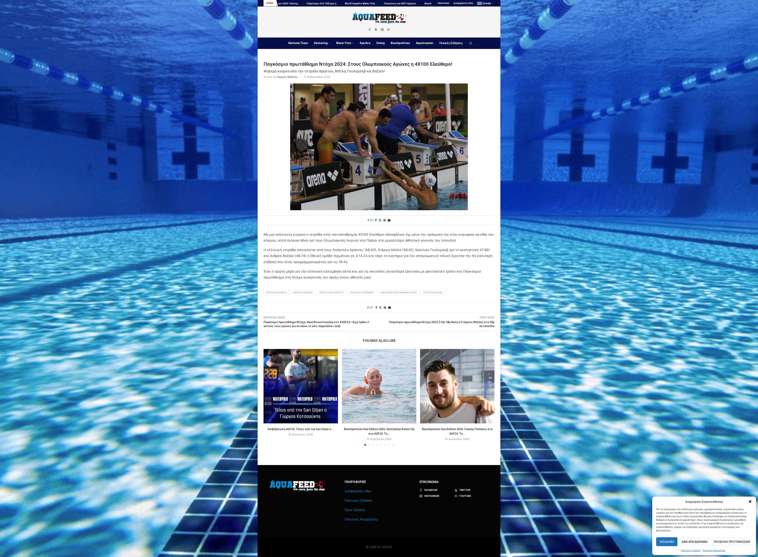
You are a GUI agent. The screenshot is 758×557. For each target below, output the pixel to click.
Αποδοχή (667, 542)
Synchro (365, 43)
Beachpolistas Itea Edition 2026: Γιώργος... (332, 3)
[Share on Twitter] (380, 220)
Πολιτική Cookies (690, 550)
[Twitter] (375, 29)
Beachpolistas (400, 43)
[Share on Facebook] (376, 220)
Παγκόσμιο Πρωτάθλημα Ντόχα (398, 292)
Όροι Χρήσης (355, 510)
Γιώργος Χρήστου (287, 76)
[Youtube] (388, 29)
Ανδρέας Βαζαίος (303, 292)
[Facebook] (369, 29)
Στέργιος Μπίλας (432, 292)
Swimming (321, 43)
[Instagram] (382, 29)
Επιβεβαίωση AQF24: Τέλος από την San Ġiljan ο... (301, 429)
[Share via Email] (389, 220)
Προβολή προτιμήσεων (732, 542)
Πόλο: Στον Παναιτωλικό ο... (420, 3)
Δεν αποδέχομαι (694, 542)
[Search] (471, 43)
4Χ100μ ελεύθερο (276, 292)
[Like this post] (371, 220)
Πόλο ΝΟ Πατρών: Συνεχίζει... (379, 3)
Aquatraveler (424, 43)
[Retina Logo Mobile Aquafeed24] (297, 485)
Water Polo (343, 43)
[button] (750, 502)
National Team (298, 43)
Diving (380, 43)
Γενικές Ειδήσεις (451, 43)
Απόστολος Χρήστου (331, 292)
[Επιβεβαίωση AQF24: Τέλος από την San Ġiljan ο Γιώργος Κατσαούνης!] (301, 386)
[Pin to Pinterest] (384, 220)
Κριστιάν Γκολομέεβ (362, 292)
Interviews (443, 3)
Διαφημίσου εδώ (463, 3)
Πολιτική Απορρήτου (713, 550)
